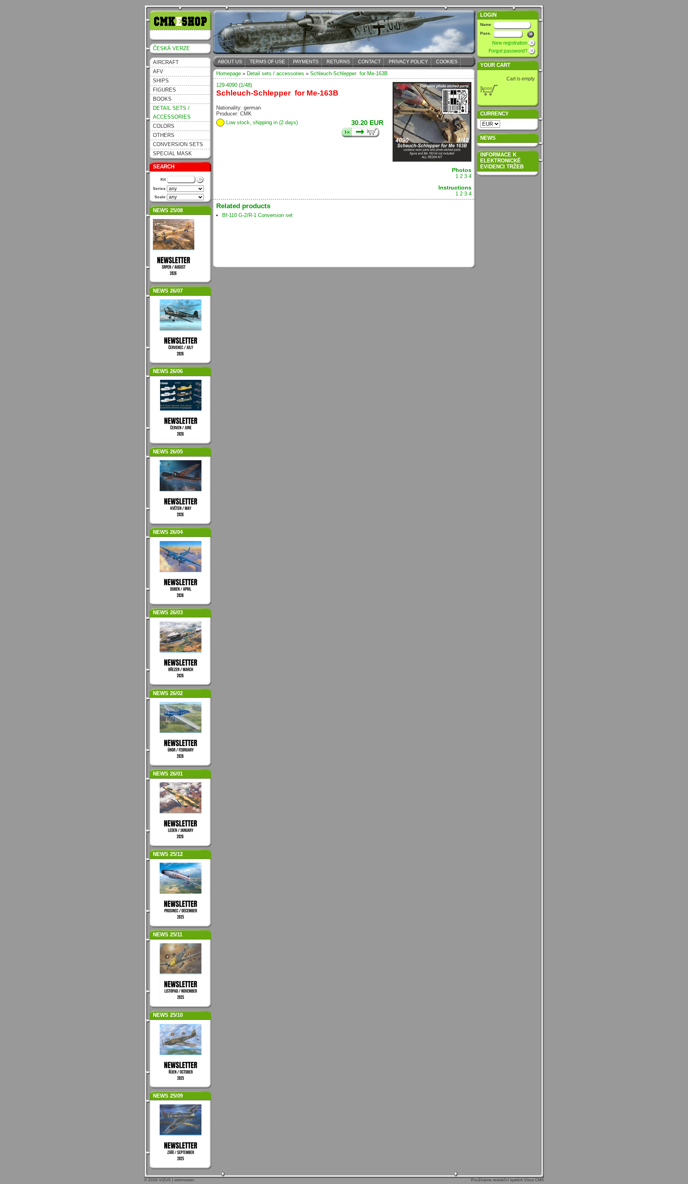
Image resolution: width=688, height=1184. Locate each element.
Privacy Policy (408, 61)
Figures (164, 90)
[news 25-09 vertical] (181, 1134)
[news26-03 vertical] (181, 651)
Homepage (228, 73)
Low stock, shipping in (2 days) (262, 122)
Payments (306, 61)
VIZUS (165, 1180)
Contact (369, 61)
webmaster (184, 1180)
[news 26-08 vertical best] (173, 277)
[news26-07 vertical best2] (180, 357)
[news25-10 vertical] (181, 1054)
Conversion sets (178, 144)
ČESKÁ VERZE (171, 48)
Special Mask (172, 153)
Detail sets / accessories (172, 112)
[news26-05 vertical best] (180, 518)
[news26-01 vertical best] (180, 840)
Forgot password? (508, 51)
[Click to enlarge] (432, 160)
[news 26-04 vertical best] (180, 599)
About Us (230, 61)
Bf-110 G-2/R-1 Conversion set (257, 215)
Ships (161, 81)
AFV (158, 71)
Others (163, 135)
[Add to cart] (360, 132)
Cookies (446, 61)
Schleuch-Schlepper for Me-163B (349, 73)
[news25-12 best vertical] (181, 892)
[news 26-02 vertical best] (181, 732)
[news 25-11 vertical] (180, 1001)
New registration (510, 43)
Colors (163, 126)
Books (162, 99)
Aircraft (166, 62)
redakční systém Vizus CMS (518, 1180)
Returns (338, 61)
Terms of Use (267, 61)
